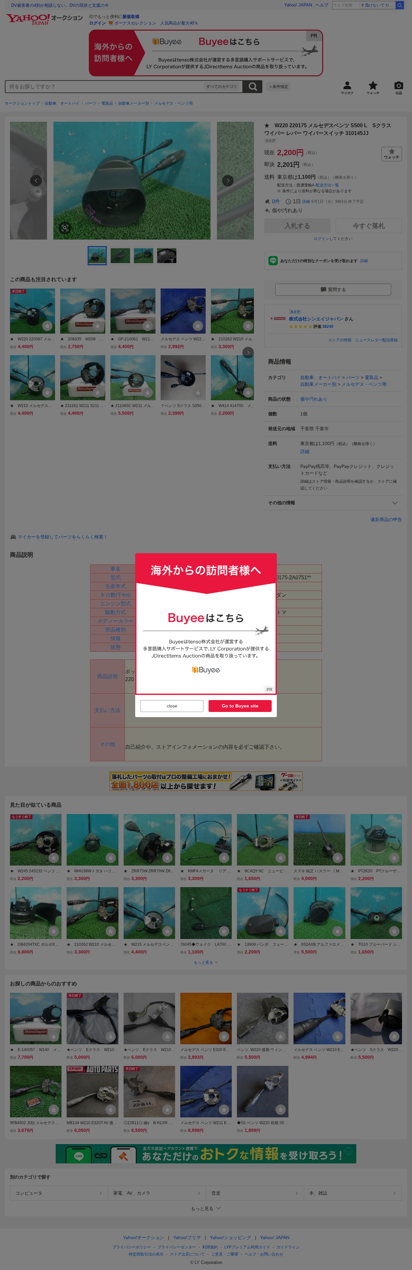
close (172, 705)
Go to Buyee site (240, 705)
